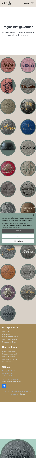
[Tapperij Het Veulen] (28, 127)
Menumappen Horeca (9, 342)
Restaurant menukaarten (10, 354)
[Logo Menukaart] (28, 189)
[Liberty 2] (28, 210)
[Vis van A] (28, 65)
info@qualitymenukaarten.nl (11, 381)
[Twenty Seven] (28, 106)
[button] (33, 215)
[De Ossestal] (8, 272)
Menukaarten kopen (8, 356)
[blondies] (8, 313)
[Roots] (28, 148)
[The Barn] (8, 127)
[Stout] (8, 148)
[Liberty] (8, 210)
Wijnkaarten (6, 334)
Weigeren (18, 236)
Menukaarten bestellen (9, 339)
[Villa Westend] (8, 106)
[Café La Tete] (28, 292)
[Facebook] (4, 386)
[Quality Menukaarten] (6, 3)
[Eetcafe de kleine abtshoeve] (28, 251)
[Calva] (8, 292)
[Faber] (8, 251)
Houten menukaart (8, 362)
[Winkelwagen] (32, 3)
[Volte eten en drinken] (8, 65)
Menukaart (5, 331)
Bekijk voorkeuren (18, 241)
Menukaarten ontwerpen (10, 337)
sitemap (22, 394)
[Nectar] (8, 189)
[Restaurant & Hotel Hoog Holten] (28, 168)
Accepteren (18, 230)
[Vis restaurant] (8, 86)
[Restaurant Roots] (28, 272)
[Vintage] (28, 86)
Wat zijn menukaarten (9, 351)
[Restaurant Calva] (8, 168)
